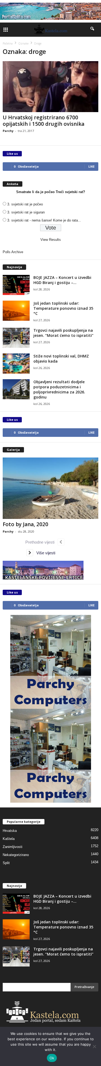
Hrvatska (10, 831)
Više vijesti (44, 553)
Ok (52, 1058)
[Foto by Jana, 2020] (50, 488)
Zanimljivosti (12, 847)
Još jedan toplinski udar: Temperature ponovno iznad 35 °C (63, 308)
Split (6, 863)
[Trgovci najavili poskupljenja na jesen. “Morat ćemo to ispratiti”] (16, 338)
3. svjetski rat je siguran (26, 212)
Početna (8, 43)
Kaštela (9, 839)
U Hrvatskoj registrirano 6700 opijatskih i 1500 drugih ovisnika (43, 120)
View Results (50, 240)
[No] (94, 1046)
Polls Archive (13, 252)
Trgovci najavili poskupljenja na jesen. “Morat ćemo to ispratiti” (63, 333)
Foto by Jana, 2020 (25, 524)
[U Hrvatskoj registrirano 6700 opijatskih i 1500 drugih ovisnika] (50, 86)
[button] (93, 30)
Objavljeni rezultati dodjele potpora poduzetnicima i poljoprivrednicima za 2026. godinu (59, 389)
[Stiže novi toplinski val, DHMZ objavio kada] (16, 363)
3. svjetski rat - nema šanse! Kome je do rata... (44, 220)
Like (91, 166)
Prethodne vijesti (41, 542)
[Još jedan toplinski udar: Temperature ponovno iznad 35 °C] (16, 311)
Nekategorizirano (16, 855)
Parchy (8, 131)
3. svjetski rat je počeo (25, 204)
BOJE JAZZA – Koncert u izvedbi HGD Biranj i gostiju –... (62, 280)
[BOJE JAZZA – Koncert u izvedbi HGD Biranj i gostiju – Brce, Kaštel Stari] (16, 285)
